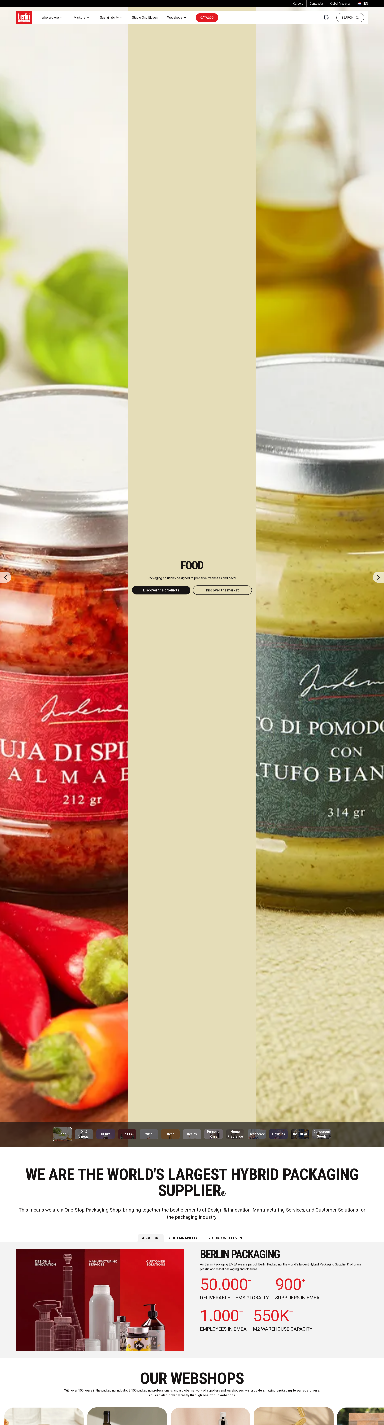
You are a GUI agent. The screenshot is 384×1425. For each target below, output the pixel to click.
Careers (298, 3)
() (362, 3)
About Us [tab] (151, 1238)
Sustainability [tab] (183, 1238)
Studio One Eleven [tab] (224, 1238)
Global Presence (340, 3)
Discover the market (222, 590)
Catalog (207, 17)
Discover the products (161, 590)
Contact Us (317, 3)
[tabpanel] (192, 1300)
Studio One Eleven (145, 17)
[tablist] (192, 1238)
